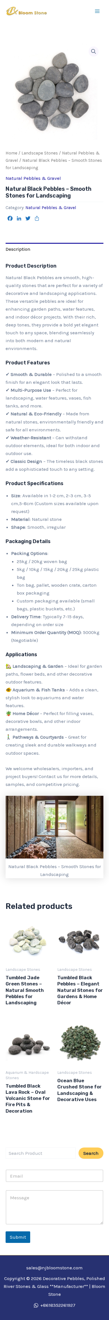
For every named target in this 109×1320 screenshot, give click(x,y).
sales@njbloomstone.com (54, 1267)
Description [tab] (18, 249)
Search (91, 1153)
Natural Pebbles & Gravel (33, 178)
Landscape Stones (40, 153)
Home (11, 153)
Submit (18, 1237)
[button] (94, 51)
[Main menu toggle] (97, 11)
